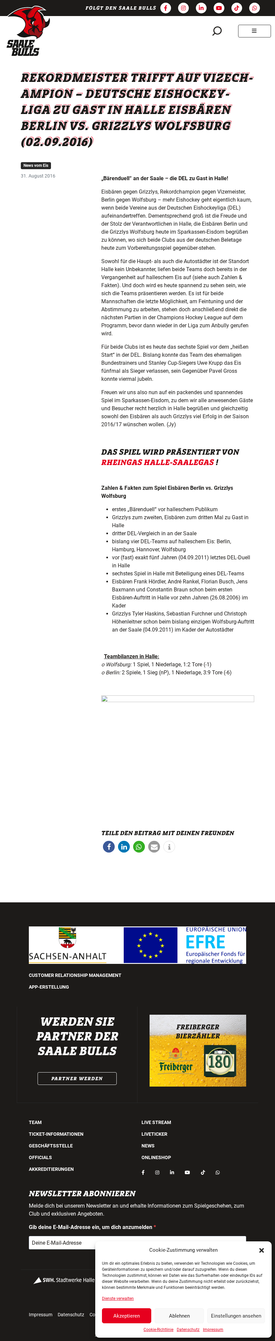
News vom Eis (35, 165)
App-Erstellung (49, 987)
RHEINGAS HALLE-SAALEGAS (157, 462)
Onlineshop (156, 1157)
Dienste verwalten (118, 1298)
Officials (40, 1157)
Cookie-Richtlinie (158, 1329)
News (148, 1145)
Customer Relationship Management (75, 975)
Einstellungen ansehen (236, 1316)
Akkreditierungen (51, 1169)
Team (35, 1122)
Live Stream (156, 1122)
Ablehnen (179, 1316)
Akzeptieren (126, 1316)
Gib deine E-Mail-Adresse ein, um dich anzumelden (91, 1227)
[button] (261, 1250)
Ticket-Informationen (56, 1134)
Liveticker (154, 1134)
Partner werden (77, 1078)
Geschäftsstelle (51, 1145)
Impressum (213, 1329)
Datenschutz (188, 1329)
